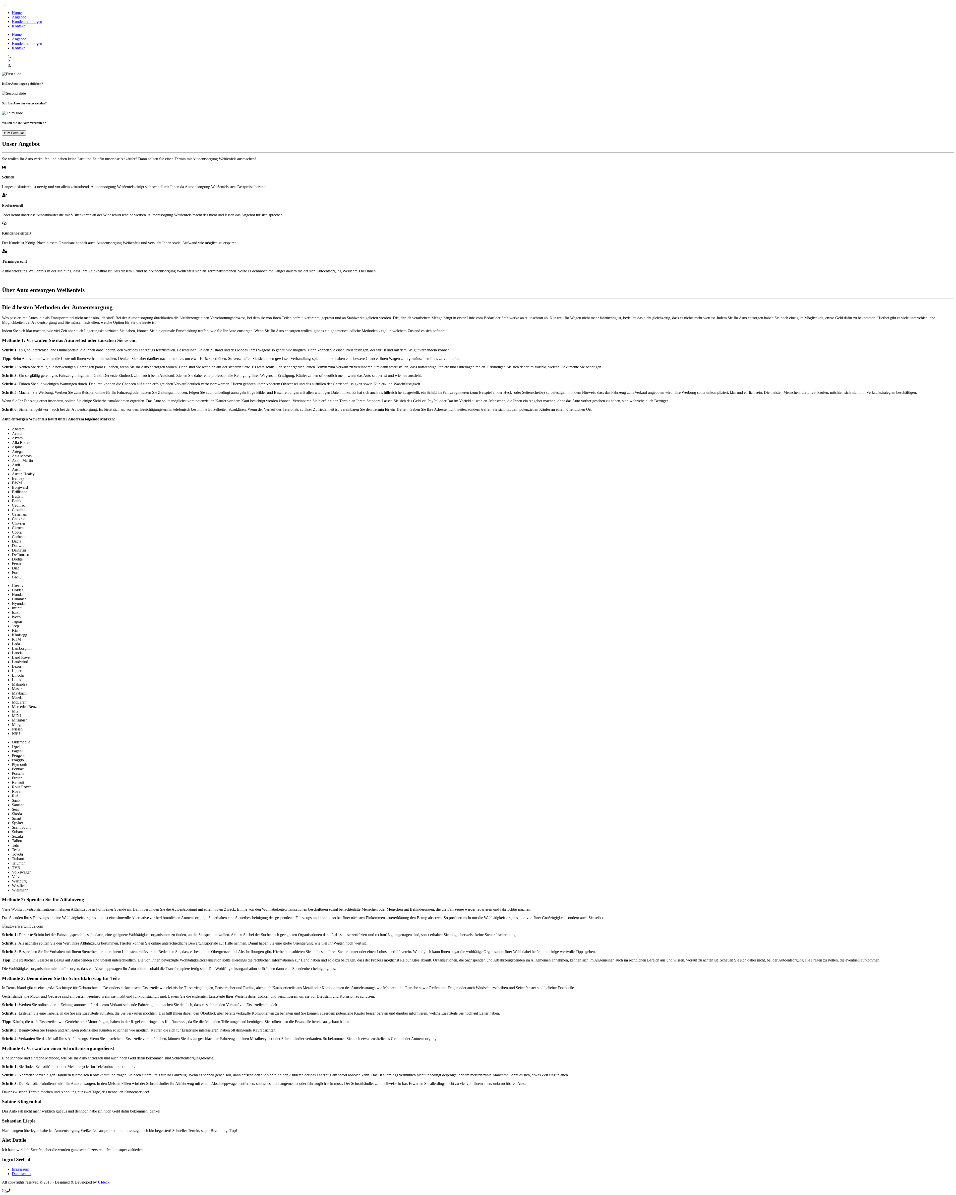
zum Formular (14, 133)
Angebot (19, 17)
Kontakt (18, 26)
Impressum (20, 1169)
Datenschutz (21, 1174)
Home (17, 12)
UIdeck (104, 1182)
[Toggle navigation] (5, 5)
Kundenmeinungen (27, 21)
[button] (4, 1191)
